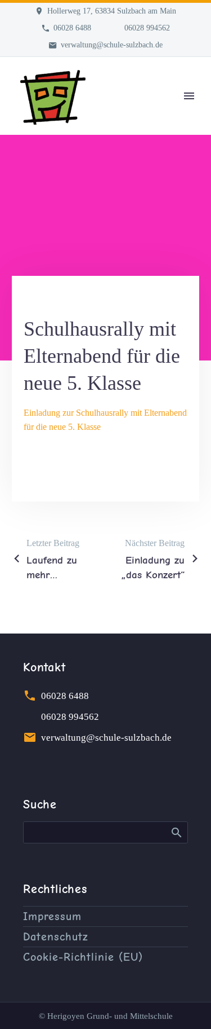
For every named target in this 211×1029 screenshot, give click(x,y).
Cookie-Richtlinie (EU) (83, 957)
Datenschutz (55, 936)
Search (176, 832)
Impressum (52, 916)
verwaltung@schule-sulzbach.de (112, 45)
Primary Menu (189, 95)
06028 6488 (72, 28)
